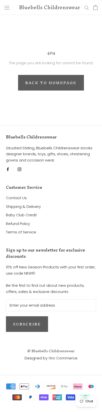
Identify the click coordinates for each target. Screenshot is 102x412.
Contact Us (16, 197)
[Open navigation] (6, 7)
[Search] (86, 7)
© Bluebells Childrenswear (51, 351)
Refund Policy (18, 223)
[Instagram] (19, 169)
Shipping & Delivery (23, 206)
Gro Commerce (63, 358)
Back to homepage (51, 83)
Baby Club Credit (21, 215)
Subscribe (27, 324)
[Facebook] (8, 169)
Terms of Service (21, 232)
